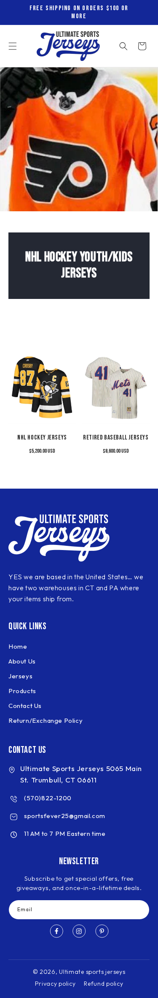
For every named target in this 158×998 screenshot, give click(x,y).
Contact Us (25, 706)
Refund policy (103, 983)
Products (22, 691)
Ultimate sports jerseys (92, 972)
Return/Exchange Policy (45, 720)
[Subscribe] (140, 910)
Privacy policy (55, 983)
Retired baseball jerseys (115, 438)
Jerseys (20, 676)
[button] (12, 46)
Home (17, 646)
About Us (22, 661)
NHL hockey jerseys (42, 438)
